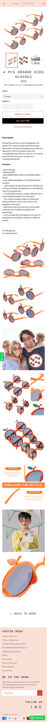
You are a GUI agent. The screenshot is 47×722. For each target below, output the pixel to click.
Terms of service (9, 663)
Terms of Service (9, 636)
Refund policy (8, 667)
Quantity (5, 101)
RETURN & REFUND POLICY (15, 648)
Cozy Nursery (13, 714)
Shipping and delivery (11, 651)
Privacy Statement (10, 640)
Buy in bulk (7, 659)
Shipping (19, 85)
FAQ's (4, 655)
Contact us (7, 670)
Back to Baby (24, 613)
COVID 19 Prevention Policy (14, 644)
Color (4, 91)
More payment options (23, 126)
